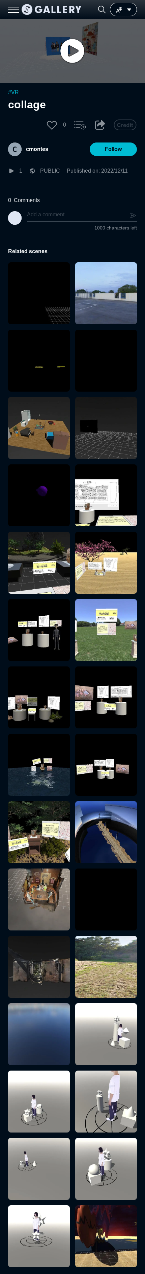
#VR (13, 92)
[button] (101, 9)
